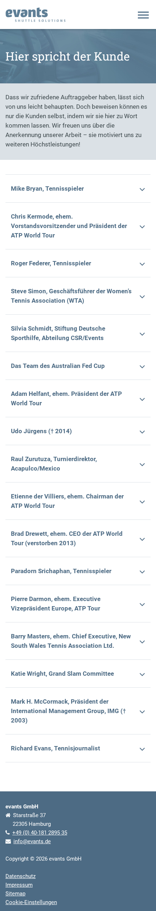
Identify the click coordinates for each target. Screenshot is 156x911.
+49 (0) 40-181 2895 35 (39, 832)
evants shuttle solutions (35, 14)
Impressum (19, 885)
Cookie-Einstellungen (31, 902)
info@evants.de (32, 841)
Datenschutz (20, 876)
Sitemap (15, 893)
